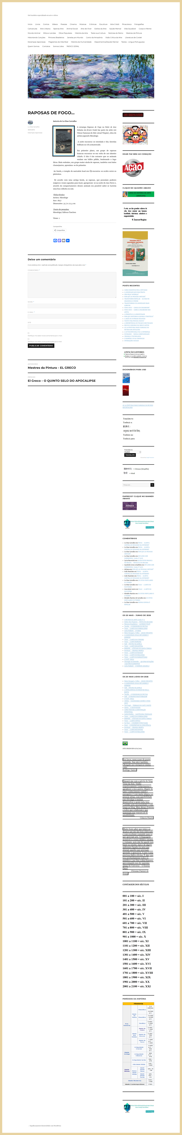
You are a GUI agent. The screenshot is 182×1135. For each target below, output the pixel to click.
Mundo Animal (34, 33)
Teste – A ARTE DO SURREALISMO (135, 628)
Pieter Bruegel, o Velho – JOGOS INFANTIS (138, 633)
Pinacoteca (126, 24)
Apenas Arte (58, 29)
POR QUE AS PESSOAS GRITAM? (134, 297)
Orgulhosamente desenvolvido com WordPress (45, 1126)
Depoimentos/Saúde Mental (106, 42)
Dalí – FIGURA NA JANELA (133, 644)
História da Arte (81, 33)
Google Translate (150, 457)
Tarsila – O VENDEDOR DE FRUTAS (136, 626)
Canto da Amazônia (94, 38)
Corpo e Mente (145, 29)
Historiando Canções (36, 38)
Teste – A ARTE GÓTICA (132, 721)
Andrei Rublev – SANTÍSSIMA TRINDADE (138, 714)
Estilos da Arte (100, 29)
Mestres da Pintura (134, 33)
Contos (46, 24)
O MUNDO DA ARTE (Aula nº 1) (134, 620)
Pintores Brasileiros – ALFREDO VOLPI (137, 624)
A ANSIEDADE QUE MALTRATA (134, 292)
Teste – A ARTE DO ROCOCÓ (133, 653)
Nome (31, 302)
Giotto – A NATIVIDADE (132, 708)
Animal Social (72, 29)
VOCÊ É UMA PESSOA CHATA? (134, 321)
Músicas (83, 24)
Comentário (34, 270)
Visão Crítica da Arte (113, 38)
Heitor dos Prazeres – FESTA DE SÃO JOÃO (138, 622)
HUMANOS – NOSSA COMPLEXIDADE (136, 334)
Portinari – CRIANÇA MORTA (134, 650)
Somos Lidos (58, 46)
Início (30, 24)
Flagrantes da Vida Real (58, 42)
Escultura (103, 24)
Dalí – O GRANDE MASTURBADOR (135, 696)
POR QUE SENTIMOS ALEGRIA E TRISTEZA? (138, 316)
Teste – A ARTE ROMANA (132, 642)
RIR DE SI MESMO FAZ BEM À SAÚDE (136, 325)
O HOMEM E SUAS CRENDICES (134, 338)
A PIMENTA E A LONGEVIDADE (134, 314)
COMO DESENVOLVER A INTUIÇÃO (135, 290)
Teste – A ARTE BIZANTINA (133, 646)
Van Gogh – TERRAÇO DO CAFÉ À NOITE (137, 705)
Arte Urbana (45, 29)
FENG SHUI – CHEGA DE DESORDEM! (137, 308)
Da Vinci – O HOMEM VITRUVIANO (136, 723)
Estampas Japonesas (37, 42)
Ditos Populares (65, 33)
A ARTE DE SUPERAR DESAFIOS (134, 319)
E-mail (31, 312)
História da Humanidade (81, 42)
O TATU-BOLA (129, 659)
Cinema (73, 24)
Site (29, 322)
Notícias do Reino (115, 33)
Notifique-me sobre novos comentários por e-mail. (45, 336)
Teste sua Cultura (98, 33)
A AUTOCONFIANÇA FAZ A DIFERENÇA (137, 332)
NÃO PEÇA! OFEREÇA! (131, 294)
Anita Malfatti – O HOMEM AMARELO (136, 666)
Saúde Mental (115, 29)
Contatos (46, 46)
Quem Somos (33, 46)
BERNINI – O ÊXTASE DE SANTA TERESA (138, 648)
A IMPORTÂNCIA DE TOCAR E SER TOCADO (138, 323)
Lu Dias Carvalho (33, 127)
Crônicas (92, 24)
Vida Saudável (130, 29)
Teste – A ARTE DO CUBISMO (134, 639)
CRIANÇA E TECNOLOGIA (132, 336)
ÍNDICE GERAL (73, 46)
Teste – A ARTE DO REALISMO (134, 655)
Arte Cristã (114, 24)
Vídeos (55, 24)
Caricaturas (32, 29)
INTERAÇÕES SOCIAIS (131, 341)
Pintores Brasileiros (56, 38)
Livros (37, 24)
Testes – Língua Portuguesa (133, 42)
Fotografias (139, 24)
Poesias (64, 24)
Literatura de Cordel (133, 38)
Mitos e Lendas (49, 33)
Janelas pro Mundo (75, 38)
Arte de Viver (86, 29)
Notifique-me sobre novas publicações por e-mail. (45, 341)
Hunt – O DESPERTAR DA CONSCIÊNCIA (137, 725)
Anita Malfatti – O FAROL (132, 631)
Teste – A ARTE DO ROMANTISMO (135, 657)
